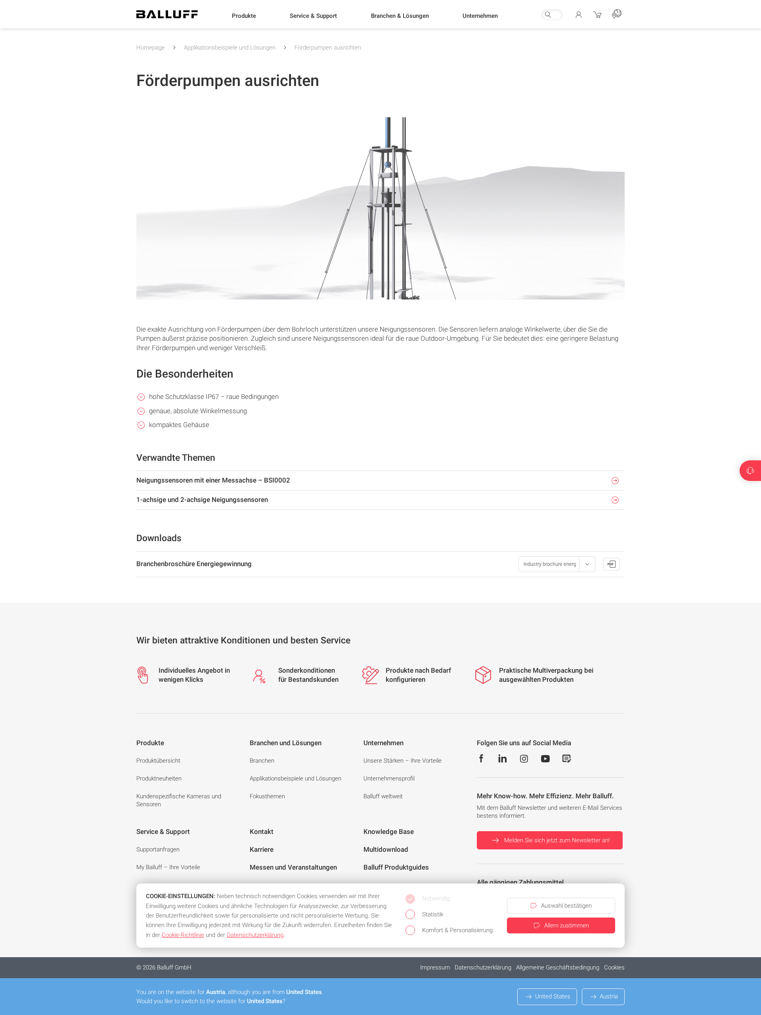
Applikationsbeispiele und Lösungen (229, 47)
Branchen (262, 760)
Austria (609, 996)
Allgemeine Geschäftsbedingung (557, 967)
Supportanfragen (158, 849)
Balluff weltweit (383, 796)
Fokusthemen (267, 796)
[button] (244, 16)
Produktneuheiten (159, 778)
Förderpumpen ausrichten (327, 47)
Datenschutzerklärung (483, 967)
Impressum (435, 967)
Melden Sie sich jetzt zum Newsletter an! (557, 840)
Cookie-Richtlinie (183, 935)
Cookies (614, 967)
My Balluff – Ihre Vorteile (168, 867)
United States (552, 996)
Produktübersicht (158, 760)
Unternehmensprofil (389, 778)
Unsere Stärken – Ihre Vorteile (402, 760)
